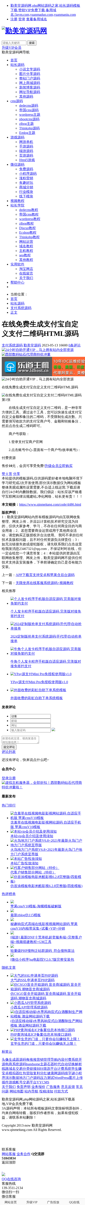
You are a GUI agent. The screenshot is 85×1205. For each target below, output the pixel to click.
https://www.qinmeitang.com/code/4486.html (50, 504)
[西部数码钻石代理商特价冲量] (26, 354)
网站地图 (17, 1091)
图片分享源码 (29, 74)
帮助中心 (17, 282)
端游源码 (26, 151)
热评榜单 (9, 894)
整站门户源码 (29, 78)
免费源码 (26, 169)
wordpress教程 (29, 219)
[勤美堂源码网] (24, 31)
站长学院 (17, 205)
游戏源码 (17, 137)
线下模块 (26, 196)
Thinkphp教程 (29, 237)
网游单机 (26, 142)
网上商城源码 (29, 83)
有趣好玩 (26, 182)
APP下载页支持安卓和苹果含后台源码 (45, 575)
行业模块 (26, 192)
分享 (16, 474)
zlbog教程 (26, 223)
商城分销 (26, 187)
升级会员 (52, 466)
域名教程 (26, 246)
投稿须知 (46, 1091)
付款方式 (61, 1091)
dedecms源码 (28, 105)
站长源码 (17, 65)
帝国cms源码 (29, 110)
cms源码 (16, 101)
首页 (13, 60)
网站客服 (9, 1154)
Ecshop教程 (27, 232)
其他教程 (26, 260)
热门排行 (9, 805)
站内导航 (31, 1091)
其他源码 (26, 96)
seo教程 (25, 255)
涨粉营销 (26, 178)
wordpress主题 (29, 114)
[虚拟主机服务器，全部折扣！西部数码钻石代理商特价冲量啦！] (42, 787)
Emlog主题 (27, 133)
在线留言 (26, 273)
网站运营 (26, 241)
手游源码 (26, 146)
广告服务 (53, 1087)
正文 (13, 312)
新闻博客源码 (29, 87)
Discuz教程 (27, 228)
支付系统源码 (20, 308)
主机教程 (26, 250)
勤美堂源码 (32, 345)
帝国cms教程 (29, 214)
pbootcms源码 (29, 119)
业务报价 (38, 1087)
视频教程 (17, 201)
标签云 (7, 1051)
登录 (21, 19)
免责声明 (24, 1087)
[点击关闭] (2, 1170)
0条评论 (74, 345)
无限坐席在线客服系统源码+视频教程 (44, 583)
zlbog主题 (26, 123)
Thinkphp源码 (29, 128)
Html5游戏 (27, 160)
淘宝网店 (26, 269)
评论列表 (9, 752)
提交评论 (9, 747)
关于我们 (26, 278)
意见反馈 (68, 1087)
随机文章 (9, 967)
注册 (13, 19)
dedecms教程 (28, 210)
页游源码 (26, 155)
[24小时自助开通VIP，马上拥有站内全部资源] (38, 350)
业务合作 (24, 1154)
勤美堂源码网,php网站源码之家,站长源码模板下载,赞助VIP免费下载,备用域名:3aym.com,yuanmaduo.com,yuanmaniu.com (45, 10)
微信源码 (17, 164)
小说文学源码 (29, 69)
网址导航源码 (29, 92)
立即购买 (66, 466)
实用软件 (17, 264)
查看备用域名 (36, 19)
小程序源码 (28, 173)
